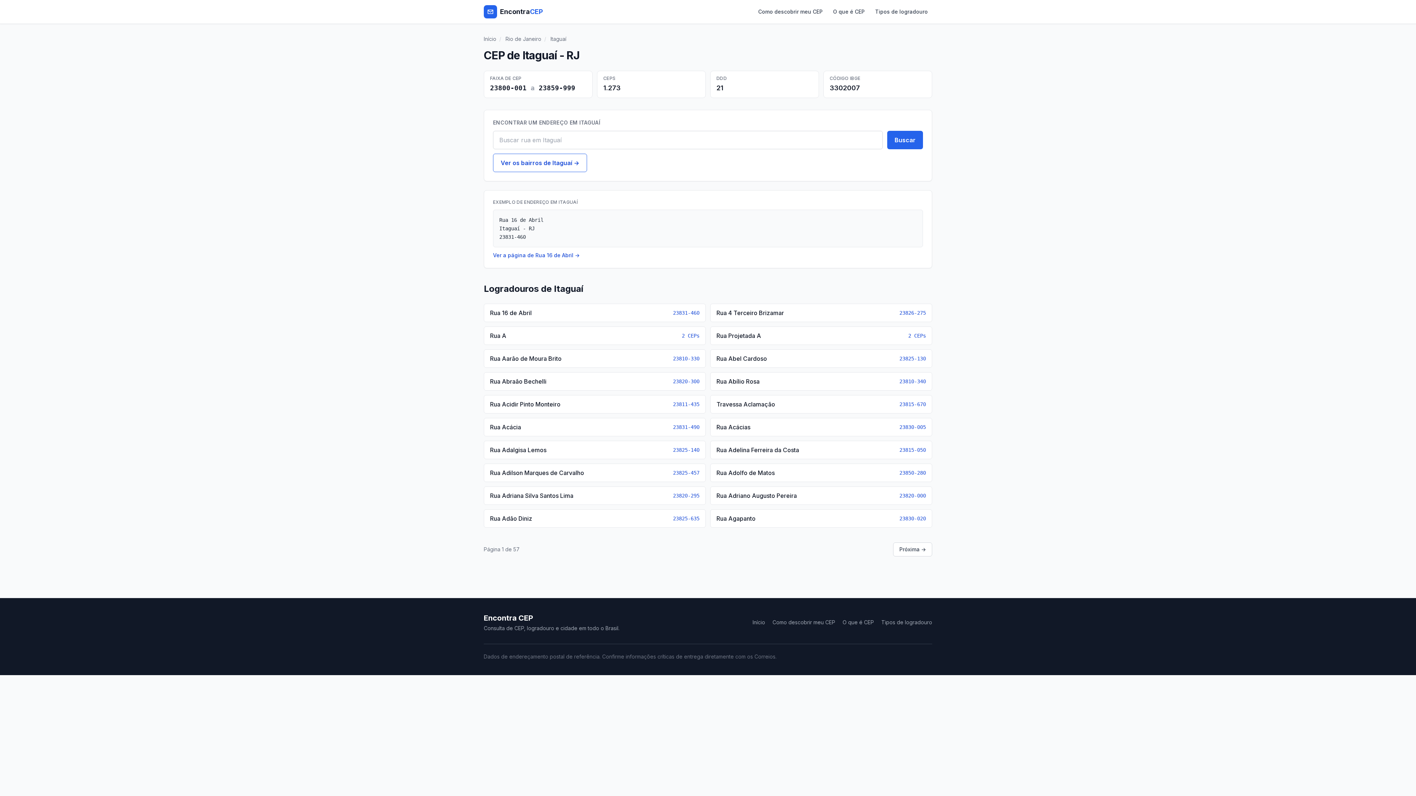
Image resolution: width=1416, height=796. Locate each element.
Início (490, 39)
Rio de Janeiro (523, 39)
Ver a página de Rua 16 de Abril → (536, 255)
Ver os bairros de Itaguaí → (540, 163)
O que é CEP (849, 11)
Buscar (905, 140)
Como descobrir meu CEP (790, 11)
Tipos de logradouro (901, 11)
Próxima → (912, 549)
